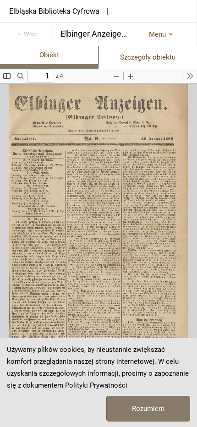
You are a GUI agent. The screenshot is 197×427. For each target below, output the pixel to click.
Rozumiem (148, 409)
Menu (157, 34)
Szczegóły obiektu (147, 57)
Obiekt (49, 55)
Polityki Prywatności (96, 385)
